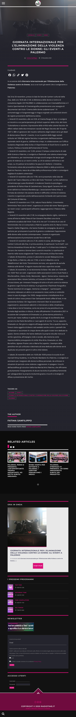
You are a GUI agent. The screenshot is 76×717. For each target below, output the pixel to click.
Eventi (39, 35)
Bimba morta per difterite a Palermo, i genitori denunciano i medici (37, 469)
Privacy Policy (37, 661)
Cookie (47, 708)
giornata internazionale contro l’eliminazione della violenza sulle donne (38, 395)
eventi (19, 392)
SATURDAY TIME (21, 592)
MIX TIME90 (19, 607)
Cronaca (31, 35)
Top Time (18, 585)
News (46, 35)
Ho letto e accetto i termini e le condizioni (26, 661)
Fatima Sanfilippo (32, 58)
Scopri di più (17, 457)
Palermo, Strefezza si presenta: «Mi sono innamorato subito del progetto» (59, 469)
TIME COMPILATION (22, 600)
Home (28, 708)
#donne (12, 392)
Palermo (12, 398)
